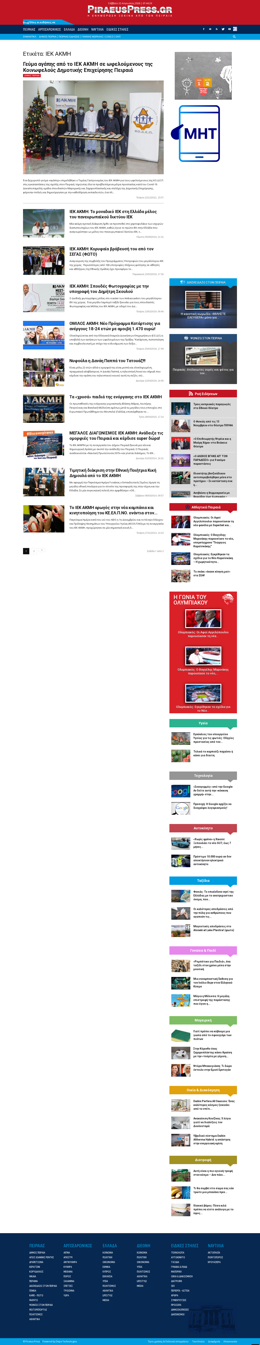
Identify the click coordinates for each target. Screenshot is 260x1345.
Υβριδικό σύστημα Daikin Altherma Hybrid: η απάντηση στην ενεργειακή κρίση (211, 1139)
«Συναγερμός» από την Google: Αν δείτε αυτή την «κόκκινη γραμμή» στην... (213, 790)
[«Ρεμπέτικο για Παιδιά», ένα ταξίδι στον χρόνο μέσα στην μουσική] (180, 966)
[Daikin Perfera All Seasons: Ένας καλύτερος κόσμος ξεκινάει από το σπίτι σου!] (180, 1105)
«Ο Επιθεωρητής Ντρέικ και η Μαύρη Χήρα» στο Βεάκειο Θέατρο (212, 442)
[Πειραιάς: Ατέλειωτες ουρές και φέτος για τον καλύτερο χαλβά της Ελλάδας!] (203, 356)
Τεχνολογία (203, 775)
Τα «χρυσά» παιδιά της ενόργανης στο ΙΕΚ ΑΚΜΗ (115, 397)
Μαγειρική (203, 1020)
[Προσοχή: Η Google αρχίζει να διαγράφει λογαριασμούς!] (180, 808)
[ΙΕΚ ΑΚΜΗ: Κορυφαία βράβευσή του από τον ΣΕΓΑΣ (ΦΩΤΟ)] (44, 260)
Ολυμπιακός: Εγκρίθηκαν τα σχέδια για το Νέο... (203, 709)
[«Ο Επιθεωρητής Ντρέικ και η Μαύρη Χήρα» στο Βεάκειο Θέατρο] (180, 443)
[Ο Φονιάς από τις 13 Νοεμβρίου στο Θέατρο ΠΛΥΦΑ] (180, 426)
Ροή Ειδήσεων (206, 394)
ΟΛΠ (118, 36)
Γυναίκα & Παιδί (203, 950)
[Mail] (210, 30)
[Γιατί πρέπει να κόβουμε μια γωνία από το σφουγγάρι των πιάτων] (180, 1035)
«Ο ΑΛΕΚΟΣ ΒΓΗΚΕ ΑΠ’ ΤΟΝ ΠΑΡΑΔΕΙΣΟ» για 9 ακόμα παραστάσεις (210, 460)
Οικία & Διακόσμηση (203, 1090)
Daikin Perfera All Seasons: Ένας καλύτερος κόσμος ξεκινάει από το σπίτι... (214, 1105)
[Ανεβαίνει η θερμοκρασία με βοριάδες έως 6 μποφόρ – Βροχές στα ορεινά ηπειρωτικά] (180, 497)
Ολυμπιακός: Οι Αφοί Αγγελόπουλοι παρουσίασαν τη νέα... (203, 634)
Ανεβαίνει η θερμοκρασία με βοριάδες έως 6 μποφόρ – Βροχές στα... (211, 496)
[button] (234, 39)
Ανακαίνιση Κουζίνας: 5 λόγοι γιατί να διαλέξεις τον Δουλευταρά (212, 1122)
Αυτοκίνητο (203, 828)
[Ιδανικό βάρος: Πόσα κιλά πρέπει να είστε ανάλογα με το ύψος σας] (180, 1210)
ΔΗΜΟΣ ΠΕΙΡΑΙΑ (48, 36)
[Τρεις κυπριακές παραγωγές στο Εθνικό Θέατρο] (180, 408)
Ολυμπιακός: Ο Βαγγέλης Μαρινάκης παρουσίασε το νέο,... (203, 671)
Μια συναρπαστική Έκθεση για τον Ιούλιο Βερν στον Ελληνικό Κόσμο (213, 982)
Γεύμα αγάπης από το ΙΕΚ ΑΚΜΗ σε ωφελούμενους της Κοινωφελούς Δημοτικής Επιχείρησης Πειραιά (88, 67)
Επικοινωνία (230, 1341)
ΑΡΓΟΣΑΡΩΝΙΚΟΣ (49, 29)
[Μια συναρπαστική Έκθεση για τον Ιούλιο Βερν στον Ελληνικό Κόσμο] (180, 983)
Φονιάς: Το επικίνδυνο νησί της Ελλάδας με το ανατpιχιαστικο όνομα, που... (213, 895)
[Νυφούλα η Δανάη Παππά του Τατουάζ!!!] (44, 372)
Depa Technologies (66, 1341)
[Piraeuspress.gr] (130, 11)
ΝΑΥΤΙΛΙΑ (97, 29)
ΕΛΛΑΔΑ (69, 29)
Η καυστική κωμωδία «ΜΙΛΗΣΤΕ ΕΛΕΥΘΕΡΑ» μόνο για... (203, 315)
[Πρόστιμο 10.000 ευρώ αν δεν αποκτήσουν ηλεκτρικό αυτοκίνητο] (180, 861)
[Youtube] (229, 30)
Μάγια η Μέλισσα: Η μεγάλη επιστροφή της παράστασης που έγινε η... (211, 1000)
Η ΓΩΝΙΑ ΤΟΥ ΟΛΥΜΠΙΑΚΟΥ (190, 599)
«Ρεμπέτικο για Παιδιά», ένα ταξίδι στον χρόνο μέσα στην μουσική (212, 965)
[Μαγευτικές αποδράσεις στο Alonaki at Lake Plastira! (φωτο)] (180, 930)
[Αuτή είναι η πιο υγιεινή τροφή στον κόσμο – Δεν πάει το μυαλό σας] (180, 1175)
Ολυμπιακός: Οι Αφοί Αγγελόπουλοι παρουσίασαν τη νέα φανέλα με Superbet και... (213, 521)
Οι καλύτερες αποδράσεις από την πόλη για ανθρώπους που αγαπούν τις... (213, 913)
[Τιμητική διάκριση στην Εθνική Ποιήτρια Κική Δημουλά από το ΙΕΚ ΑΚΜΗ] (44, 482)
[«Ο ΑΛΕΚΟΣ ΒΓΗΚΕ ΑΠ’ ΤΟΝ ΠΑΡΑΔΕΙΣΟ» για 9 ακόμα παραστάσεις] (180, 460)
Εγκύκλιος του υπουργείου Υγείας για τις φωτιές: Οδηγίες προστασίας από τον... (213, 738)
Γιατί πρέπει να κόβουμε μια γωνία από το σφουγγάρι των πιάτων (212, 1035)
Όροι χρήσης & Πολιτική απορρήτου (168, 1341)
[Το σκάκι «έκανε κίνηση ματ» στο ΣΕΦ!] (180, 576)
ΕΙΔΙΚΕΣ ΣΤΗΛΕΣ (117, 29)
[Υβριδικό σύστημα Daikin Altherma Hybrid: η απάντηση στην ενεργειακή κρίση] (180, 1140)
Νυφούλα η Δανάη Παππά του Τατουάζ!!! (107, 360)
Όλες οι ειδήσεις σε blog (39, 22)
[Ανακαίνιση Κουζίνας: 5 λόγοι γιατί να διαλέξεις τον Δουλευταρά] (180, 1123)
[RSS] (216, 30)
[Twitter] (223, 30)
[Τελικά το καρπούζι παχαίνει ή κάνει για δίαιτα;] (180, 756)
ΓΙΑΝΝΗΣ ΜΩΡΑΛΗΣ (92, 36)
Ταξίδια (203, 880)
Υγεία (203, 723)
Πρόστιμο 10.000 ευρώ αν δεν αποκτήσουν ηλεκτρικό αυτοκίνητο (212, 860)
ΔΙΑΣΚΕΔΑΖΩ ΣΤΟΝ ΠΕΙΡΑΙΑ (206, 282)
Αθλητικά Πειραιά (206, 507)
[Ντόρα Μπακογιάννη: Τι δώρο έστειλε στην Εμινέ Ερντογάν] (180, 1070)
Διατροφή (203, 1160)
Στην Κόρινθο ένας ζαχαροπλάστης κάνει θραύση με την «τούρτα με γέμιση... (212, 1052)
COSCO (109, 36)
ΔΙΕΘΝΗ (83, 29)
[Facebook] (204, 30)
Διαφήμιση (214, 1341)
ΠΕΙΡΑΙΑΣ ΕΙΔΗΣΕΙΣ (69, 36)
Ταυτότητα (198, 1341)
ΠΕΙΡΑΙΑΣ (29, 29)
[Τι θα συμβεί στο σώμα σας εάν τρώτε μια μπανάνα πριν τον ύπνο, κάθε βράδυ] (180, 1192)
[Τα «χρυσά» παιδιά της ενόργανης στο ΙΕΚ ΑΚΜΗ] (44, 408)
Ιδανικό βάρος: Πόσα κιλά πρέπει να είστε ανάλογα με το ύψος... (213, 1209)
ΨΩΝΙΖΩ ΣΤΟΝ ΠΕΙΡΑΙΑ (206, 338)
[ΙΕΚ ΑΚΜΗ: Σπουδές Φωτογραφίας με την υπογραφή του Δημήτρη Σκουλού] (44, 298)
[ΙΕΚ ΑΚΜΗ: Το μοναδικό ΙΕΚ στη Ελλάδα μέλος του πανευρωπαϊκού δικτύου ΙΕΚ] (44, 223)
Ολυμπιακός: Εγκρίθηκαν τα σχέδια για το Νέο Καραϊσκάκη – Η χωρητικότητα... (213, 558)
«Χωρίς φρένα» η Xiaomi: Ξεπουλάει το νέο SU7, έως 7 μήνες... (212, 843)
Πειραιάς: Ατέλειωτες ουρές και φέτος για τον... (203, 371)
